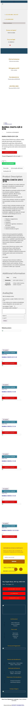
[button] (14, 2)
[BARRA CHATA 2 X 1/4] (11, 400)
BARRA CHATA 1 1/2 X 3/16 (10, 530)
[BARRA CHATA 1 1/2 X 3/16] (11, 504)
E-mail (4, 318)
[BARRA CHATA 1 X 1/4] (11, 469)
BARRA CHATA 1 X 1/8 (9, 461)
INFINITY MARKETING (18, 705)
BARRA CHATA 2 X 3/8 (9, 391)
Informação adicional (17, 168)
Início (6, 122)
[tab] (6, 168)
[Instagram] (21, 569)
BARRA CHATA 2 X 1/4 (9, 426)
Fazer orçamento (9, 163)
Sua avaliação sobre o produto (10, 308)
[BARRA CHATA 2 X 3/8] (11, 365)
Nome (4, 315)
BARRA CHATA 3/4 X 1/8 (9, 357)
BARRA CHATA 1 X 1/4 (9, 495)
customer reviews (11, 132)
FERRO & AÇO (8, 124)
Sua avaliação (6, 306)
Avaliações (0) (7, 171)
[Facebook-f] (16, 569)
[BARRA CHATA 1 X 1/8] (11, 434)
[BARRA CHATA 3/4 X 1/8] (11, 330)
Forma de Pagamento (7, 156)
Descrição (6, 168)
